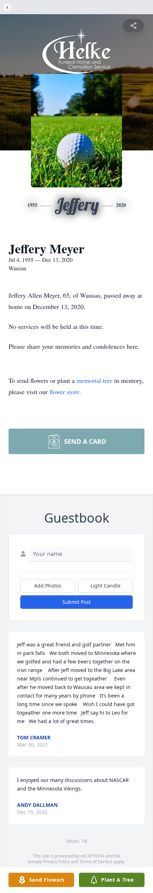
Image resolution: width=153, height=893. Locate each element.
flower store (64, 391)
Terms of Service (95, 862)
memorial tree (94, 380)
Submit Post (76, 602)
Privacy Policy (56, 862)
